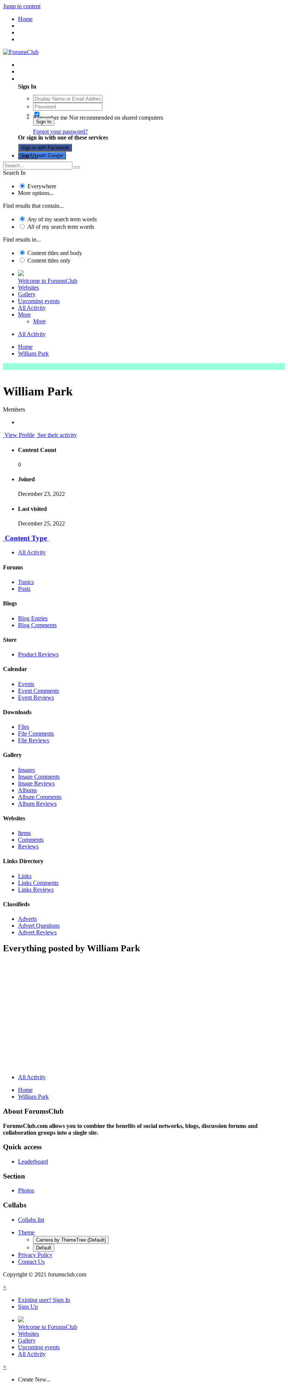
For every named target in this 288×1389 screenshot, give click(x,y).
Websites (28, 287)
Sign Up (28, 155)
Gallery (27, 294)
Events (26, 684)
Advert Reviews (37, 932)
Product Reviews (38, 654)
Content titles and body (54, 253)
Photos (26, 1190)
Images (26, 770)
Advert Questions (39, 925)
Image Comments (39, 776)
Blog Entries (33, 618)
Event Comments (38, 691)
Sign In (43, 122)
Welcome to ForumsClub (47, 281)
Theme (26, 1232)
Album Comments (40, 797)
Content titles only (48, 260)
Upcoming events (39, 301)
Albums (27, 790)
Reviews (28, 846)
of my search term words (62, 219)
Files (23, 727)
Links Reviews (36, 889)
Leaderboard (33, 1161)
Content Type (26, 538)
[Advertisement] (144, 1015)
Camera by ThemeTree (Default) (71, 1240)
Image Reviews (36, 783)
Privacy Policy (35, 1255)
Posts (24, 589)
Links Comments (38, 883)
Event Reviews (36, 697)
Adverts (27, 919)
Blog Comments (37, 625)
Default (43, 1248)
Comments (31, 839)
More (24, 314)
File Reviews (33, 740)
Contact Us (31, 1261)
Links (25, 876)
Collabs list (31, 1219)
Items (24, 833)
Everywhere (41, 186)
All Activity (32, 308)
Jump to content (21, 6)
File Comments (36, 733)
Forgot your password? (60, 131)
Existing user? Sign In (45, 78)
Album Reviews (37, 803)
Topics (26, 582)
